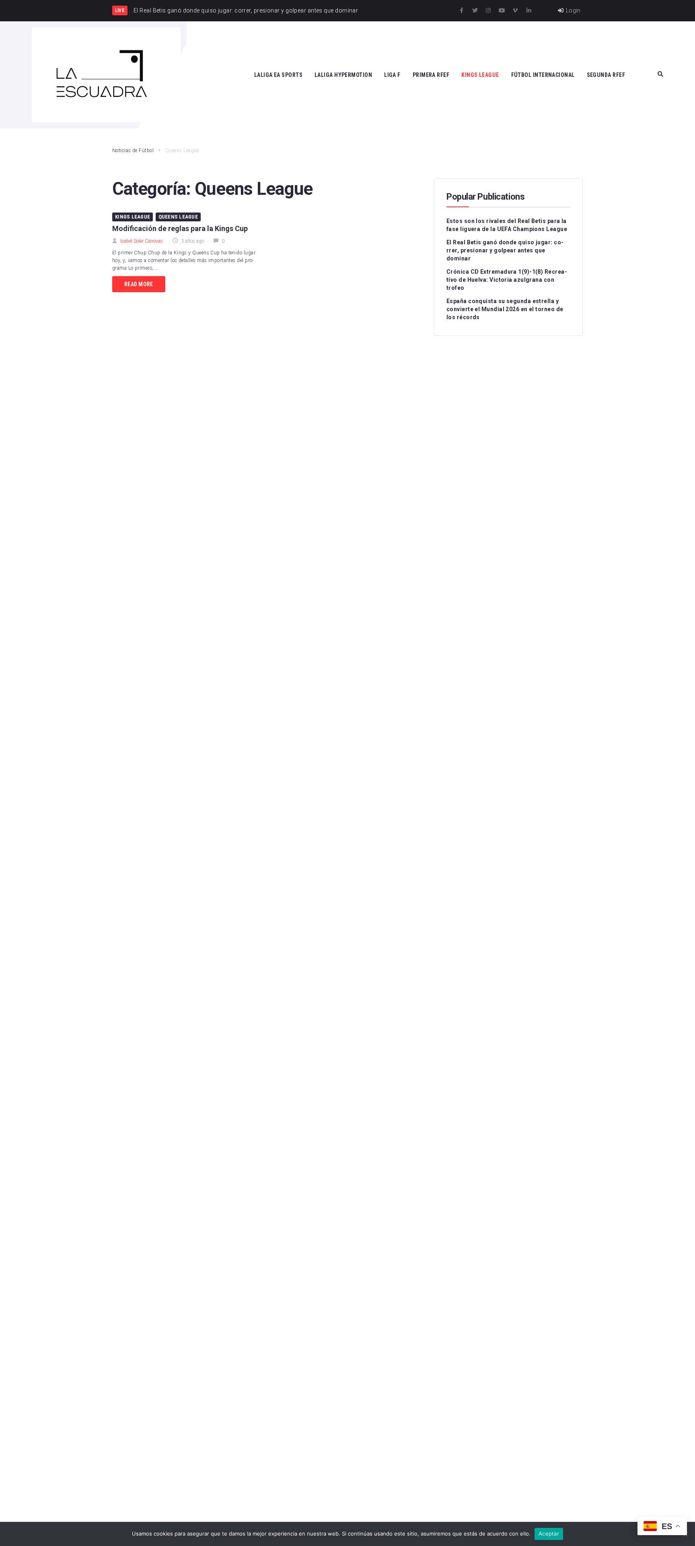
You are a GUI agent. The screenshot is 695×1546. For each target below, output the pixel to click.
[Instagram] (488, 10)
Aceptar (549, 1533)
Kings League (132, 217)
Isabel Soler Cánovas (141, 241)
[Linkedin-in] (529, 10)
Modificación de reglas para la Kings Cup (180, 228)
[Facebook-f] (461, 10)
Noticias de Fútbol (133, 150)
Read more (138, 284)
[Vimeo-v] (515, 10)
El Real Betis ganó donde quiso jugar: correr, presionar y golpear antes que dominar (504, 250)
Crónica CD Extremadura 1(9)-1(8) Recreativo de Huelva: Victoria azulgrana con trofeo (506, 279)
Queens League (178, 217)
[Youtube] (502, 10)
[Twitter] (475, 10)
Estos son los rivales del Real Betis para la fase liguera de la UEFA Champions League (506, 225)
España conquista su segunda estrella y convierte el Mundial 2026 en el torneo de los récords (504, 309)
